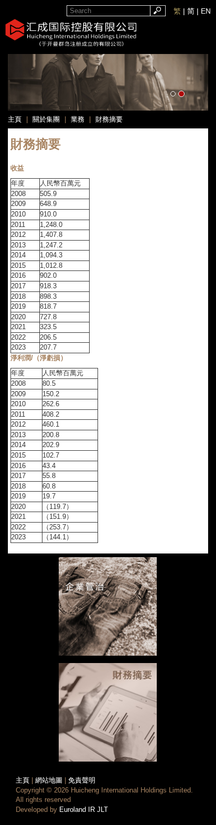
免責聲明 (81, 780)
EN (206, 11)
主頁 (22, 780)
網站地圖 (48, 780)
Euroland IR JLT (83, 809)
